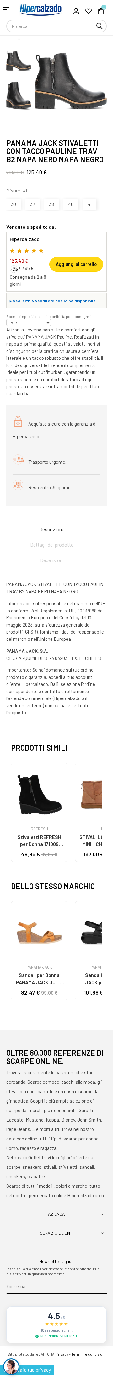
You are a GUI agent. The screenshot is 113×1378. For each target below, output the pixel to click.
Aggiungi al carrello (76, 264)
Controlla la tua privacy (27, 1370)
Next (18, 118)
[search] (99, 26)
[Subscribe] (102, 1287)
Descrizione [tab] (51, 529)
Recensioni (52, 560)
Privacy (62, 1354)
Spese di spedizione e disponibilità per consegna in (50, 316)
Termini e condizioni (88, 1354)
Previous (18, 38)
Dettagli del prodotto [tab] (52, 545)
